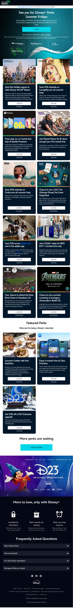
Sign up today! (46, 35)
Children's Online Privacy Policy (53, 588)
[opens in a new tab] (36, 476)
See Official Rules (54, 211)
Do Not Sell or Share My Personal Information (19, 591)
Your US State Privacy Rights (38, 588)
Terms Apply (19, 106)
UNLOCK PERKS (36, 447)
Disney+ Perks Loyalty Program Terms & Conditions (52, 591)
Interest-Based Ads (35, 591)
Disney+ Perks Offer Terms (32, 594)
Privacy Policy (27, 588)
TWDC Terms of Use (18, 588)
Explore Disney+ (43, 594)
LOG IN (36, 29)
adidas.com (26, 243)
